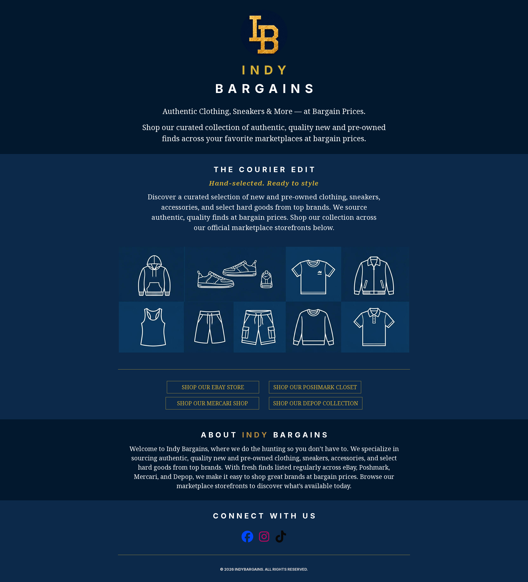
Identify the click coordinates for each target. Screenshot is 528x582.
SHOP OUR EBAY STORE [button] (213, 387)
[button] (247, 536)
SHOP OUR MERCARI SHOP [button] (212, 403)
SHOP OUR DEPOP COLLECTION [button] (315, 403)
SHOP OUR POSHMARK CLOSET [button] (315, 387)
